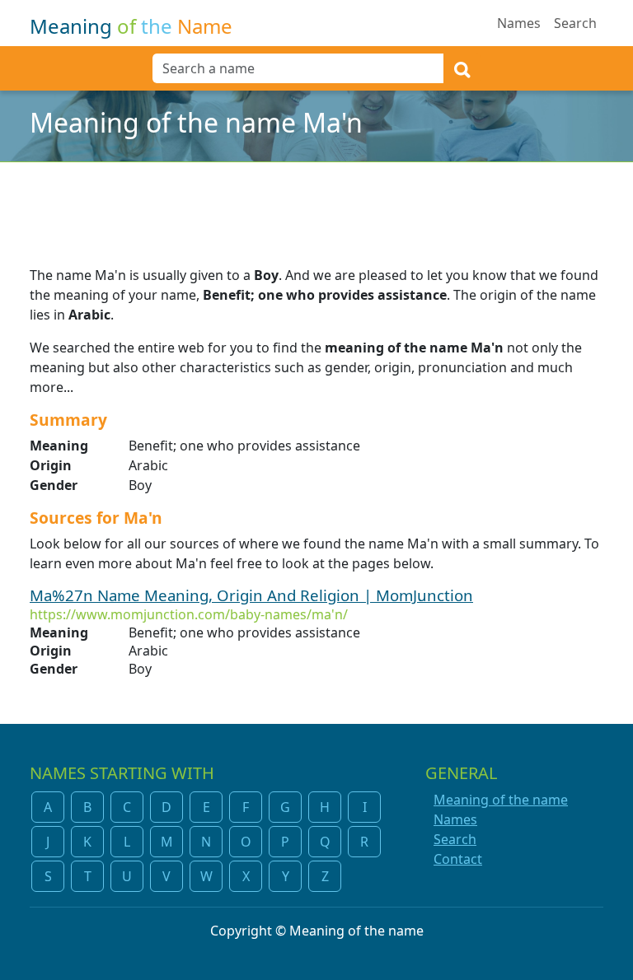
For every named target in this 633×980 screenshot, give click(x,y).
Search (575, 23)
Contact (458, 859)
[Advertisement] (316, 203)
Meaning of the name (501, 800)
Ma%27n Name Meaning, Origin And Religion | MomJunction (251, 595)
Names (519, 23)
